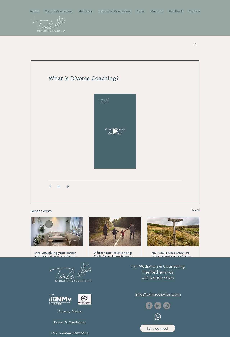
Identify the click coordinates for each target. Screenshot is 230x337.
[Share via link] (68, 186)
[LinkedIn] (157, 305)
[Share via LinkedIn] (59, 186)
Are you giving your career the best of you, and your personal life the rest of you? (55, 254)
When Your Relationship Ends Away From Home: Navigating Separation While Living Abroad (112, 254)
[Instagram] (166, 305)
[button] (195, 43)
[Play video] (115, 131)
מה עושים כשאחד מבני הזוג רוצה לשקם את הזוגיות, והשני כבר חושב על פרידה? (172, 255)
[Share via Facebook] (50, 186)
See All (195, 210)
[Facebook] (149, 305)
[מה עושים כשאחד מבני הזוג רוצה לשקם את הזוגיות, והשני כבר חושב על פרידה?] (173, 231)
